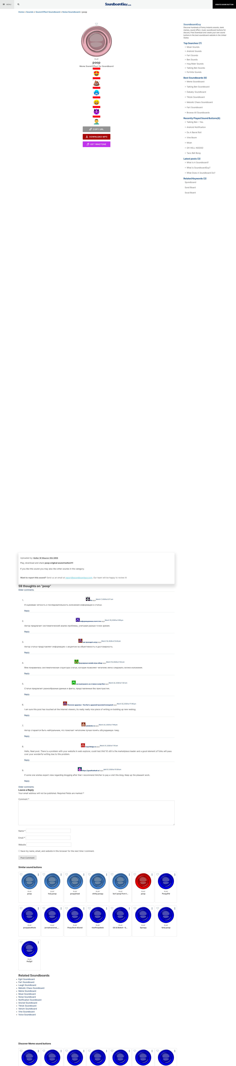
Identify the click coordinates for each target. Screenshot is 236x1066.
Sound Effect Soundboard (48, 12)
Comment (23, 799)
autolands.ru (90, 726)
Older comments (26, 590)
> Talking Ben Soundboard (197, 86)
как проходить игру (90, 642)
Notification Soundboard (29, 1000)
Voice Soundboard (27, 1014)
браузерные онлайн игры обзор (90, 663)
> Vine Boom (191, 137)
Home (21, 12)
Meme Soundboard (27, 991)
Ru (91, 600)
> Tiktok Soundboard (195, 97)
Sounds (29, 12)
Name (21, 831)
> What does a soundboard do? (200, 173)
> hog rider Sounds (194, 63)
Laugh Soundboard (27, 985)
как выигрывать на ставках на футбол (90, 684)
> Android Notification (195, 127)
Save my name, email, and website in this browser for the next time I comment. (57, 851)
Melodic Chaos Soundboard (31, 988)
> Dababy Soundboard (195, 92)
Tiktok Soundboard (27, 1006)
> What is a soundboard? (197, 162)
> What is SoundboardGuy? (197, 167)
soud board (190, 192)
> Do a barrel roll (193, 132)
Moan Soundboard (27, 994)
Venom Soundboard (27, 1008)
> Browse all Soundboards (197, 112)
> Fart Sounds (191, 55)
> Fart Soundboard (194, 107)
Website (22, 844)
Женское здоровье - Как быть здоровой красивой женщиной (90, 705)
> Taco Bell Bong (193, 153)
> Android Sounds (193, 51)
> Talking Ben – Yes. (194, 122)
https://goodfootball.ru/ (91, 770)
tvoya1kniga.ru (90, 747)
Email (21, 838)
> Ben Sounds (191, 59)
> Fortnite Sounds (193, 72)
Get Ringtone (97, 144)
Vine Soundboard (26, 1011)
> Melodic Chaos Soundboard (199, 102)
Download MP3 (97, 137)
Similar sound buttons (30, 867)
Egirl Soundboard (26, 979)
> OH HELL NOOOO (194, 148)
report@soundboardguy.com (79, 577)
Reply (27, 610)
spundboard (190, 182)
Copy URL (98, 129)
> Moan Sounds (192, 47)
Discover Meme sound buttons (34, 1043)
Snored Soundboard (27, 1003)
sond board (190, 187)
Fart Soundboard (26, 982)
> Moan (188, 142)
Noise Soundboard (71, 12)
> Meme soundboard (194, 81)
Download (30, 898)
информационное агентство (90, 621)
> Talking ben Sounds (195, 68)
